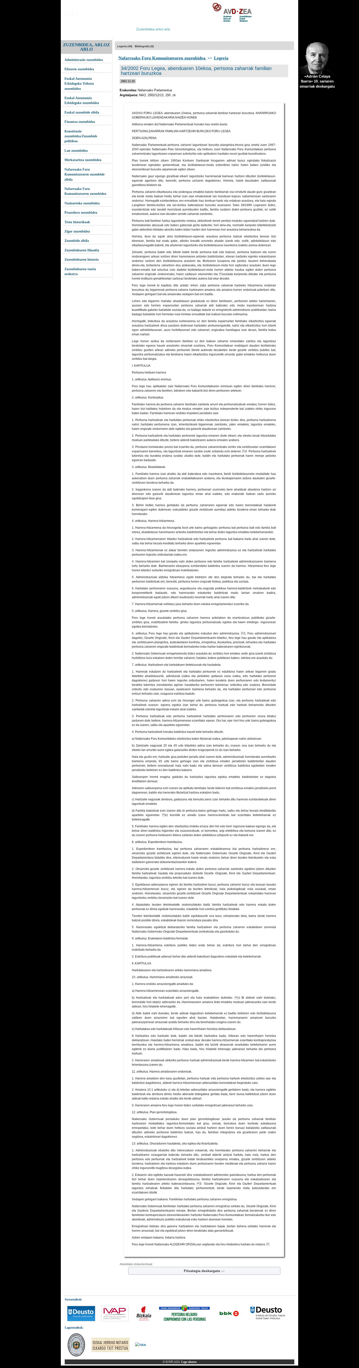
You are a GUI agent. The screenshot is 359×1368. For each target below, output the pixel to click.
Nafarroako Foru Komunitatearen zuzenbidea (85, 191)
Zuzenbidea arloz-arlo (153, 29)
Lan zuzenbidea (76, 150)
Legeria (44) (124, 46)
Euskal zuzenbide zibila (81, 112)
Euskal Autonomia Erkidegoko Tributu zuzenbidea (79, 84)
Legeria (221, 58)
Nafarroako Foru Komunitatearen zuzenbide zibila (84, 174)
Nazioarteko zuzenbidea (82, 203)
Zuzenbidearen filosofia (81, 250)
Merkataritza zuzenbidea (82, 160)
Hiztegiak (182, 29)
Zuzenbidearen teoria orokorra (80, 271)
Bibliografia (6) (144, 46)
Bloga (93, 29)
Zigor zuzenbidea (77, 231)
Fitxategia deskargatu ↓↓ (204, 1271)
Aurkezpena (74, 29)
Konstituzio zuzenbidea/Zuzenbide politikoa (80, 136)
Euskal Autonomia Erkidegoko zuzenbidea (81, 100)
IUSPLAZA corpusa (117, 29)
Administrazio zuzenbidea (83, 60)
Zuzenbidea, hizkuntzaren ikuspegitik (222, 29)
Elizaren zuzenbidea (79, 69)
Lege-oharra (189, 1362)
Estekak (261, 29)
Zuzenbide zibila (76, 241)
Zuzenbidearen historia (81, 259)
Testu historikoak (77, 222)
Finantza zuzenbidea (79, 122)
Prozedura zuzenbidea (80, 212)
